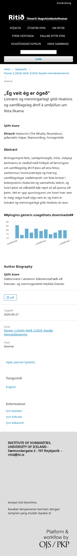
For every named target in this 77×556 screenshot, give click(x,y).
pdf (11, 297)
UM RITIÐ (58, 28)
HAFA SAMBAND (58, 44)
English (11, 387)
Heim (7, 69)
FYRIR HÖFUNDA (23, 36)
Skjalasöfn (21, 69)
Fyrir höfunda (14, 417)
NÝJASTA (15, 28)
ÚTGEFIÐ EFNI (36, 28)
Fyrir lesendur (14, 411)
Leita (38, 59)
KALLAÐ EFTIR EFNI (52, 36)
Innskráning (64, 3)
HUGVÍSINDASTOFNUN (26, 44)
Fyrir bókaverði (15, 423)
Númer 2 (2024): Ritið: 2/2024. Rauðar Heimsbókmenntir (36, 73)
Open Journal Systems (20, 362)
